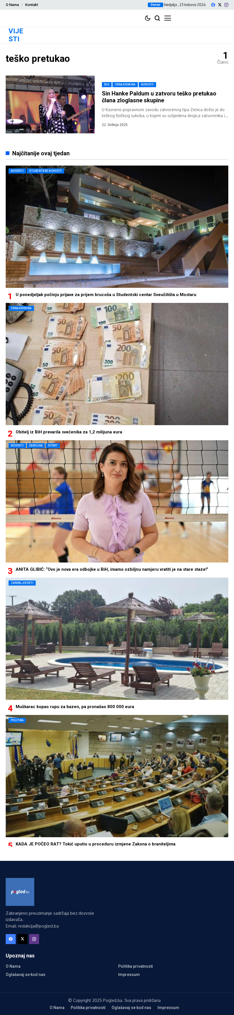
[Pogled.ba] (20, 892)
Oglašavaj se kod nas (25, 974)
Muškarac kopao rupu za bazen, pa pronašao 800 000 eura (75, 706)
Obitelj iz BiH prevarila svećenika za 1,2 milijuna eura (69, 432)
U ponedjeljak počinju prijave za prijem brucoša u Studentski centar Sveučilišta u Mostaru (106, 294)
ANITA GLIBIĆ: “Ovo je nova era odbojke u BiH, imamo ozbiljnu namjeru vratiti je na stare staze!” (112, 569)
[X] (219, 4)
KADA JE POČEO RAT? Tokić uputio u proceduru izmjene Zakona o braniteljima (95, 844)
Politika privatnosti (135, 966)
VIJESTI (16, 35)
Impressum (129, 974)
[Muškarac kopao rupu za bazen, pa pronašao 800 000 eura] (117, 639)
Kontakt (31, 5)
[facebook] (213, 5)
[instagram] (226, 5)
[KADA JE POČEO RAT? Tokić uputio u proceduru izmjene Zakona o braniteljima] (117, 776)
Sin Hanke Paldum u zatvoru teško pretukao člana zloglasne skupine (159, 97)
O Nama (12, 5)
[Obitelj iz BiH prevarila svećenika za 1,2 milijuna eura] (117, 364)
